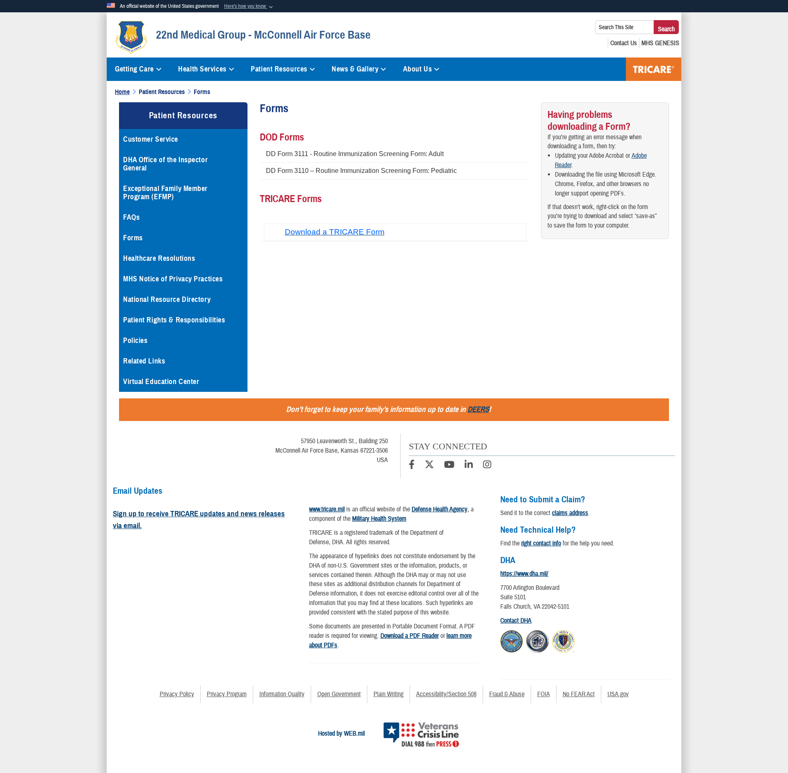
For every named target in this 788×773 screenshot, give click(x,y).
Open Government (339, 694)
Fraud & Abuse (507, 694)
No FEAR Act (579, 694)
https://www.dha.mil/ (524, 574)
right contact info (541, 543)
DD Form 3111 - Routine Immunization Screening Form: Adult (355, 153)
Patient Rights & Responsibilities (174, 319)
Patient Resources (279, 69)
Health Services (202, 69)
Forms (133, 237)
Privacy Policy (177, 694)
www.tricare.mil (327, 509)
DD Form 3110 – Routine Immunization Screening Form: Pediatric (361, 170)
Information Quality (282, 694)
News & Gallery (355, 69)
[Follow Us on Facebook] (412, 466)
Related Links (144, 361)
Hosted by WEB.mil (341, 733)
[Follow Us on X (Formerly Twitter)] (429, 466)
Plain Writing (388, 694)
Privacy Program (227, 694)
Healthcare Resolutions (159, 258)
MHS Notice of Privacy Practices (172, 278)
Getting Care (134, 69)
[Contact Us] (623, 43)
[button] (249, 6)
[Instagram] (487, 466)
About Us (417, 69)
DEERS (478, 409)
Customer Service (150, 139)
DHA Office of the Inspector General (165, 164)
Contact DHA (515, 621)
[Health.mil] (537, 640)
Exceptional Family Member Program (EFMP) (165, 192)
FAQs (131, 217)
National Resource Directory (167, 299)
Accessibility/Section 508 (446, 694)
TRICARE (653, 69)
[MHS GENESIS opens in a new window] (660, 43)
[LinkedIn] (469, 466)
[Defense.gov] (511, 640)
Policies (135, 340)
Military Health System (379, 519)
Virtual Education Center (161, 381)
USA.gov (618, 694)
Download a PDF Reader (409, 636)
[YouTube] (449, 466)
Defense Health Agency (439, 509)
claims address (570, 513)
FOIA (543, 694)
